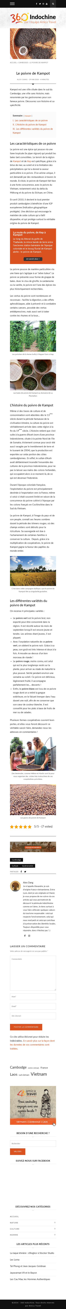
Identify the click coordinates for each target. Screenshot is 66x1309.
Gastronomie (27, 866)
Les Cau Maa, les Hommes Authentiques (30, 1279)
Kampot (17, 161)
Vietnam (39, 1074)
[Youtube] (46, 4)
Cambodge (23, 62)
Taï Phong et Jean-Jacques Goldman (28, 1266)
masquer (28, 116)
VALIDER (17, 1151)
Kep (29, 161)
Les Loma (14, 1260)
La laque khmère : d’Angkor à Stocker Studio (32, 1253)
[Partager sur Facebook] (21, 872)
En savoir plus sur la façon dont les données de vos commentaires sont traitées (32, 1045)
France (44, 1068)
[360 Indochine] (33, 18)
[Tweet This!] (25, 872)
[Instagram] (43, 4)
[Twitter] (40, 4)
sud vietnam (24, 1075)
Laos (13, 1074)
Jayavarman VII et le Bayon (23, 1273)
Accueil (13, 62)
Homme (14, 1235)
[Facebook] (36, 4)
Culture (15, 866)
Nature (14, 1223)
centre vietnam (33, 1068)
